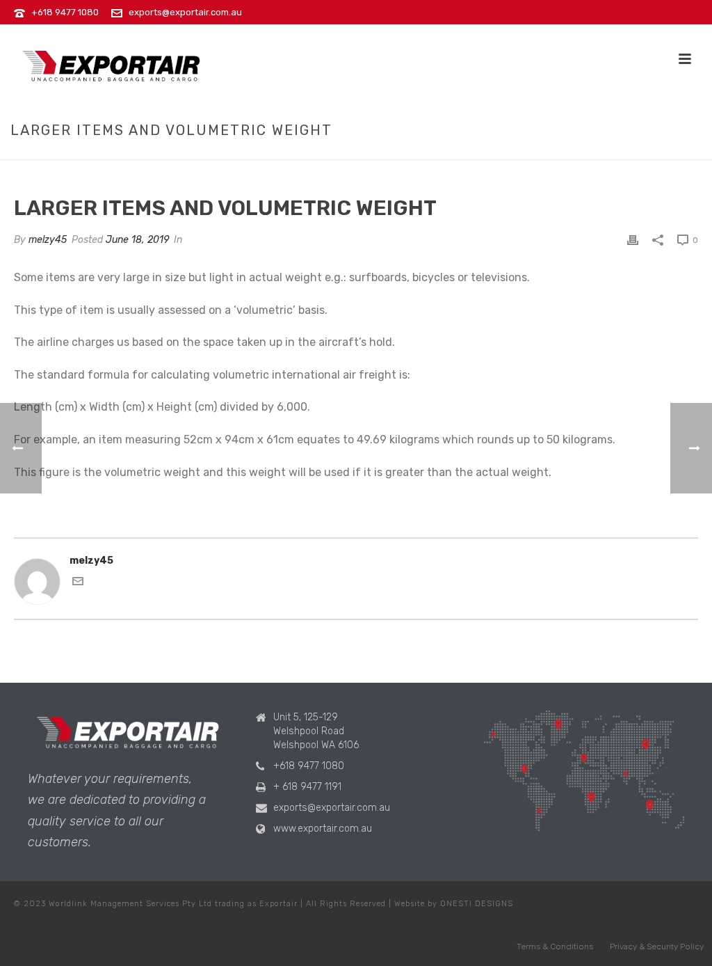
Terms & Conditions (555, 946)
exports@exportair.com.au (185, 12)
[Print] (632, 240)
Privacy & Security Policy (657, 946)
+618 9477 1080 (65, 12)
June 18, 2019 (137, 240)
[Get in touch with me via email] (77, 583)
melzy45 (48, 240)
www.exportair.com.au (322, 828)
